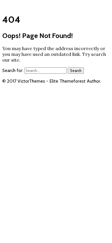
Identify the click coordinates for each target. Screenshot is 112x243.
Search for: (12, 70)
